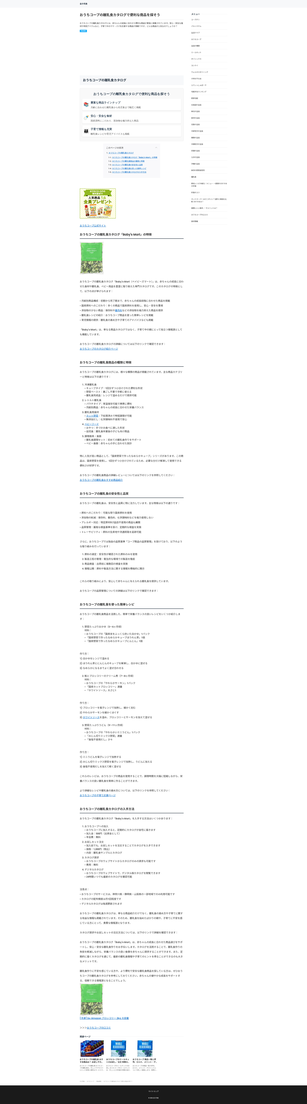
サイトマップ (153, 1091)
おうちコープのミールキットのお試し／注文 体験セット (118, 1062)
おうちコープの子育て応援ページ (98, 795)
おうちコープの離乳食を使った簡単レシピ (129, 168)
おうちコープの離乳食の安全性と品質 (127, 164)
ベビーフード (92, 424)
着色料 (118, 310)
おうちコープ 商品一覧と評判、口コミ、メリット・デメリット (144, 1062)
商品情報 (83, 31)
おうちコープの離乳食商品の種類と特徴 (128, 161)
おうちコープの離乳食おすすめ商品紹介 (101, 480)
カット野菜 (92, 415)
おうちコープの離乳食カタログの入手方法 (129, 172)
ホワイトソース (91, 717)
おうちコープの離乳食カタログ (121, 153)
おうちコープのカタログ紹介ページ (99, 349)
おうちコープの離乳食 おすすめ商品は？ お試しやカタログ (91, 1062)
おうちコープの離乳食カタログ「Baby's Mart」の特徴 (134, 157)
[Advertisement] (150, 54)
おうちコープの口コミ (99, 1027)
